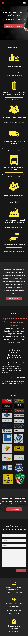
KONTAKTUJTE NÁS (14, 509)
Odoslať (20, 570)
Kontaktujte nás (14, 298)
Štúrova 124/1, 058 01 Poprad (14, 592)
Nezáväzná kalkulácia (14, 26)
